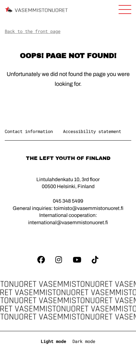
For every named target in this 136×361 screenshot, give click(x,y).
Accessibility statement (92, 131)
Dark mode (83, 341)
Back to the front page (32, 31)
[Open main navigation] (125, 9)
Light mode (53, 341)
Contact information (29, 131)
